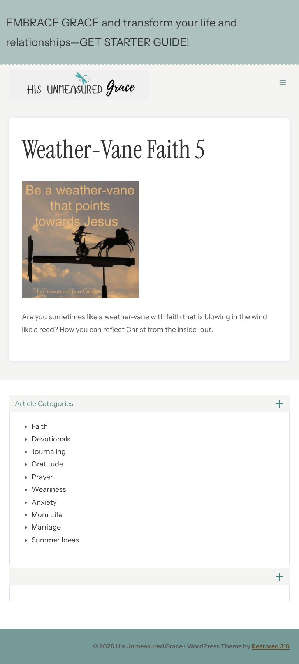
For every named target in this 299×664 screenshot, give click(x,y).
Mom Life (47, 514)
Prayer (42, 477)
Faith (40, 426)
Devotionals (51, 439)
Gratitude (47, 464)
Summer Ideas (55, 540)
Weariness (49, 489)
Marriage (46, 527)
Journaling (49, 451)
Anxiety (44, 502)
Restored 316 (271, 646)
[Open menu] (282, 82)
